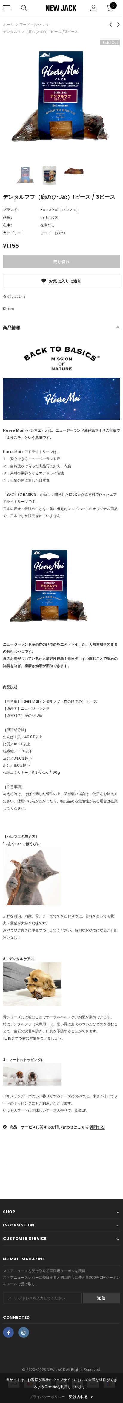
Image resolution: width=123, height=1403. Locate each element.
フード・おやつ (31, 24)
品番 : (7, 217)
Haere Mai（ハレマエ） (60, 209)
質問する (97, 1126)
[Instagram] (23, 1332)
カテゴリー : (13, 232)
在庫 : (7, 225)
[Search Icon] (24, 8)
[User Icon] (93, 8)
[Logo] (61, 7)
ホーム (8, 24)
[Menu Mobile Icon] (6, 8)
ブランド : (11, 209)
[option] (61, 98)
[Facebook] (8, 1332)
